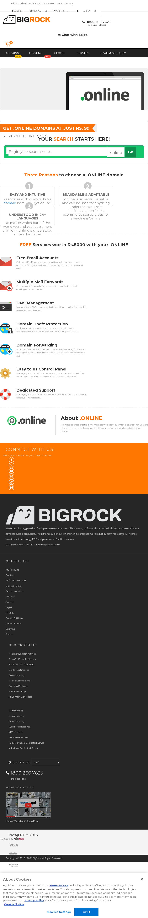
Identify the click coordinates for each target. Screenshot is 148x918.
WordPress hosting (19, 726)
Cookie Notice (14, 904)
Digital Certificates (19, 669)
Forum (9, 634)
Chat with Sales (74, 35)
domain (9, 203)
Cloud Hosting (16, 721)
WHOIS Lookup (17, 691)
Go (130, 152)
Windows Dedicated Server (23, 748)
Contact (10, 575)
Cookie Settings (14, 618)
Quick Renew (62, 11)
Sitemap (10, 628)
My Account (12, 569)
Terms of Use (59, 885)
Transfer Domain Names (22, 659)
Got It (86, 911)
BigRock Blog (13, 585)
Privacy (10, 612)
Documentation (15, 591)
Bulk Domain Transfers (21, 664)
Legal (9, 607)
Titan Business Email (20, 680)
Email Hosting (16, 675)
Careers (10, 601)
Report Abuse (13, 623)
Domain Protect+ (18, 686)
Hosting (35, 52)
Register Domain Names (22, 653)
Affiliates (18, 11)
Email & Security (113, 52)
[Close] (142, 879)
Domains (12, 52)
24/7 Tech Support (16, 580)
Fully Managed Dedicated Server (26, 742)
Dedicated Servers (18, 737)
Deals (48, 61)
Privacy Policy (34, 900)
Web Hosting (16, 710)
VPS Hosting (16, 732)
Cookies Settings (59, 911)
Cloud (59, 52)
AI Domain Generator (20, 696)
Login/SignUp (89, 11)
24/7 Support (39, 11)
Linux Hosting (16, 715)
